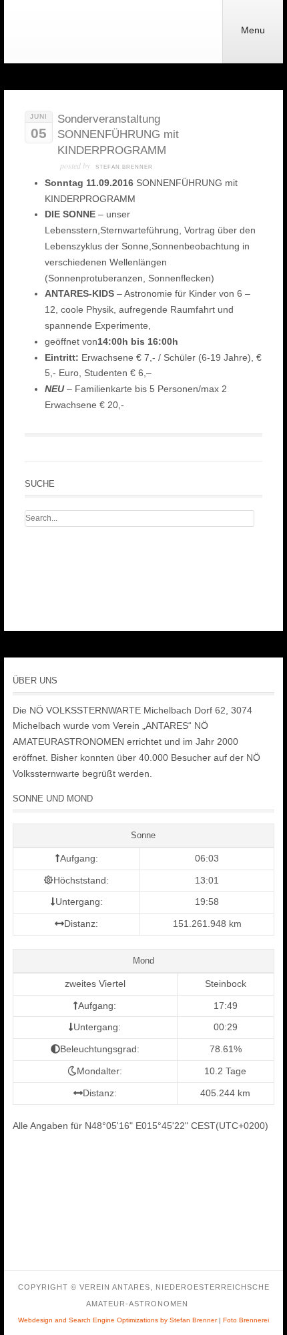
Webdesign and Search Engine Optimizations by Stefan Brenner (117, 1320)
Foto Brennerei (246, 1320)
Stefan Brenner (124, 167)
